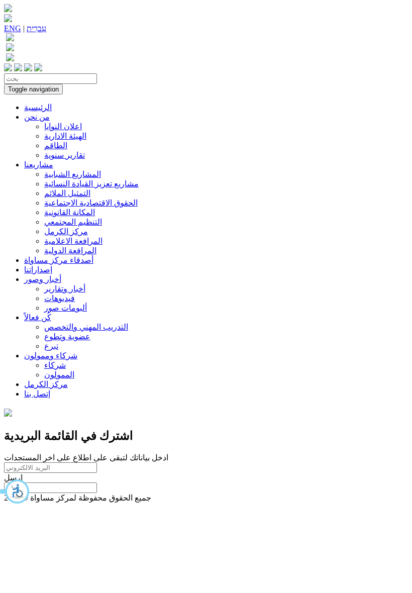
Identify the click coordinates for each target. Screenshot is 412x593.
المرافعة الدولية (70, 250)
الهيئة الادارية (65, 136)
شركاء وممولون (50, 355)
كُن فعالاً (37, 317)
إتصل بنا (37, 393)
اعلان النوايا (63, 126)
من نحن (37, 117)
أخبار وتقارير (64, 288)
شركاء (55, 365)
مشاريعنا (38, 164)
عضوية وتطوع (67, 336)
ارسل (13, 477)
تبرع (51, 346)
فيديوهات (59, 298)
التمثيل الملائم (67, 193)
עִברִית (36, 28)
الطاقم (55, 145)
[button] (15, 491)
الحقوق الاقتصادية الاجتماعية (91, 203)
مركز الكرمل (66, 231)
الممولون (59, 374)
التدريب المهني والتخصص (86, 327)
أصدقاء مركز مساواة (58, 260)
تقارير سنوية (64, 155)
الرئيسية (38, 107)
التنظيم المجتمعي (73, 222)
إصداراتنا (38, 269)
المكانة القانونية (69, 212)
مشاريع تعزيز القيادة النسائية (91, 183)
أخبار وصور (42, 279)
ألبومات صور (65, 308)
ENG (12, 28)
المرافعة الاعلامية (73, 241)
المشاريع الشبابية (72, 174)
